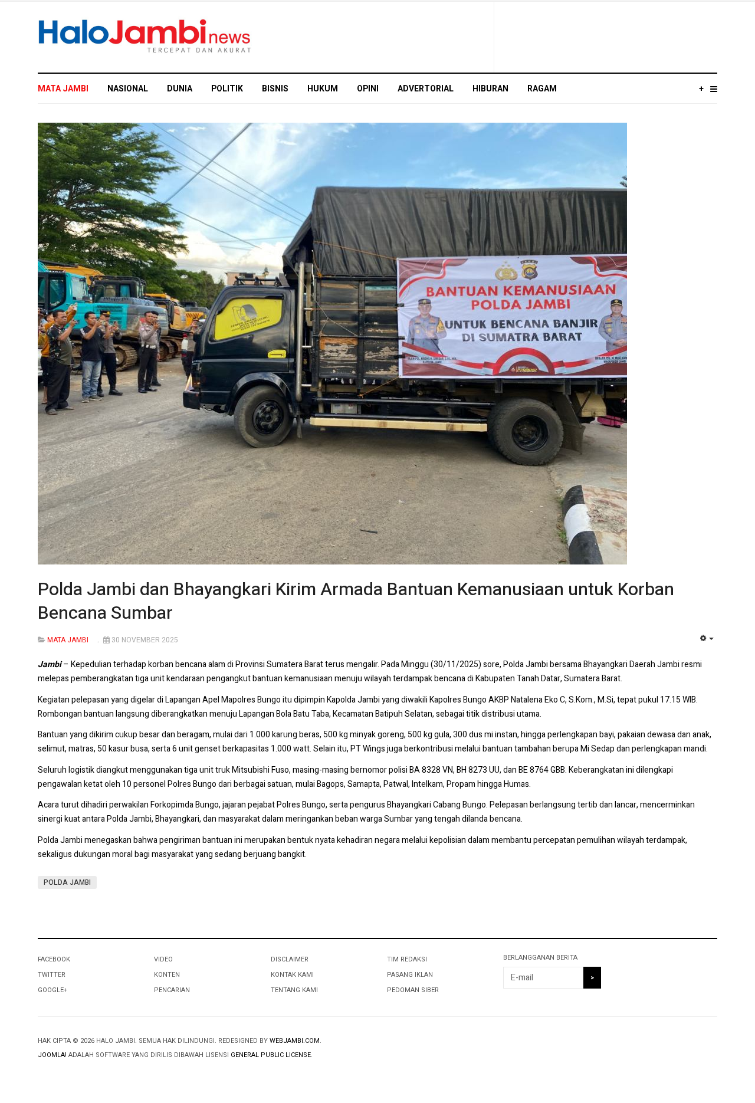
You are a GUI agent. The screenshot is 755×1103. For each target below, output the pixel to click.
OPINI (368, 89)
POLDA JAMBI (67, 882)
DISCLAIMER (289, 959)
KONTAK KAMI (292, 975)
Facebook (54, 959)
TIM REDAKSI (407, 959)
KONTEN (167, 975)
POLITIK (227, 89)
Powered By (663, 1050)
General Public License (271, 1055)
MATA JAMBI (63, 89)
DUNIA (179, 89)
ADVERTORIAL (426, 89)
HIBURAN (490, 89)
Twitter (51, 975)
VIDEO (163, 959)
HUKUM (322, 89)
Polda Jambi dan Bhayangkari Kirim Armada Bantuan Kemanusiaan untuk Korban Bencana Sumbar (356, 601)
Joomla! (52, 1055)
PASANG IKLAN (410, 975)
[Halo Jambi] (145, 36)
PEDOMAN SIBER (413, 990)
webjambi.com (295, 1041)
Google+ (52, 990)
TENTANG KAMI (294, 990)
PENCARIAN (172, 990)
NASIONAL (127, 89)
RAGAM (542, 89)
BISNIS (275, 89)
